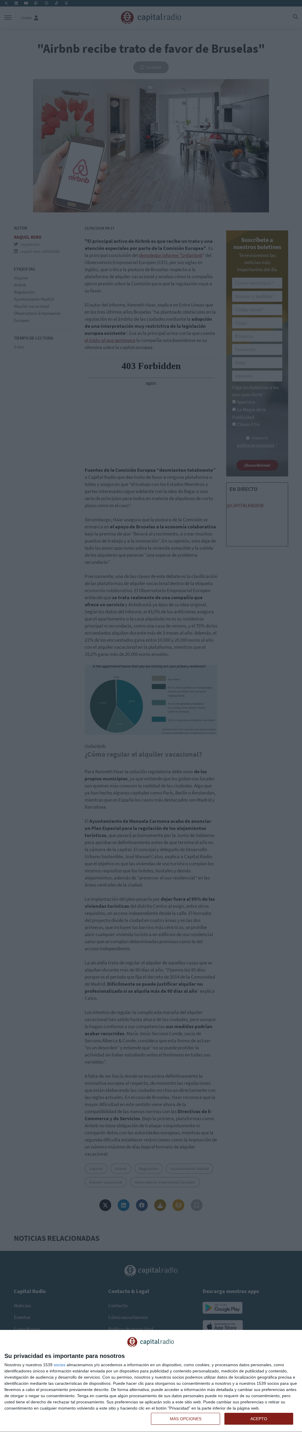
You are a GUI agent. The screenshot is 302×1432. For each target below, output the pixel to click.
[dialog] (151, 1381)
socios (59, 1365)
